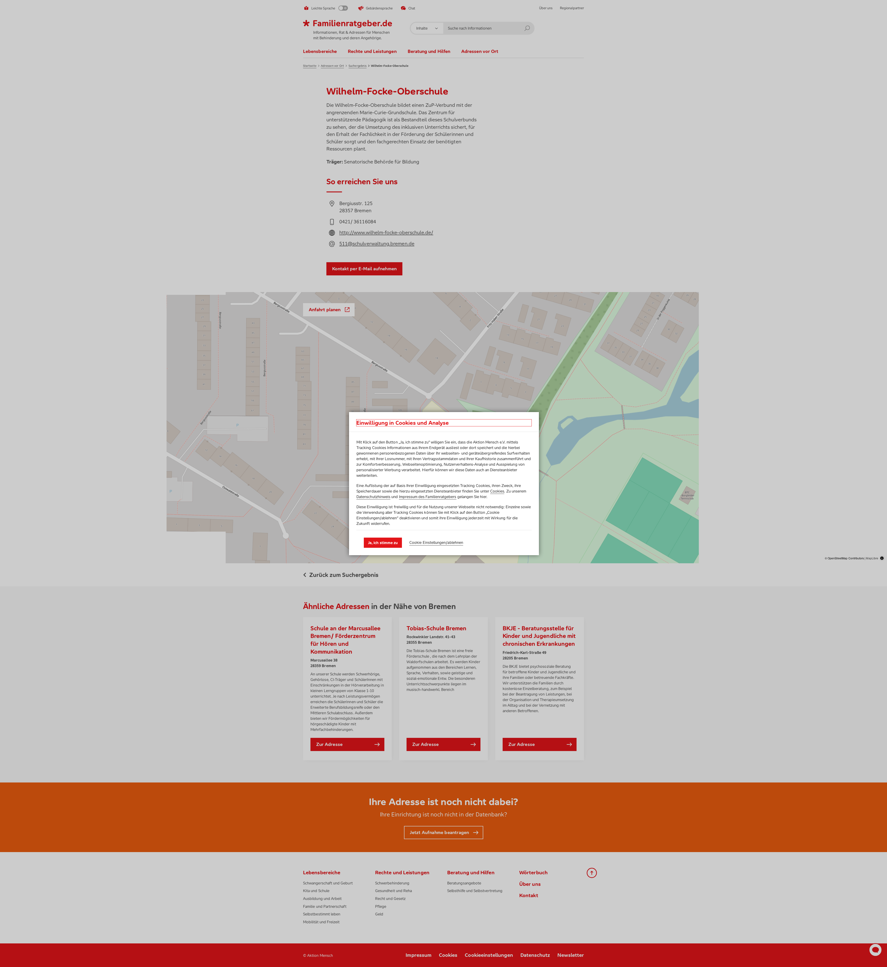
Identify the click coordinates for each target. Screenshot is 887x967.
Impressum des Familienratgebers (427, 496)
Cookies (497, 491)
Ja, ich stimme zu (383, 542)
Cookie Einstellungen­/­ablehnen (436, 542)
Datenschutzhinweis (373, 496)
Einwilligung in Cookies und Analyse (402, 422)
